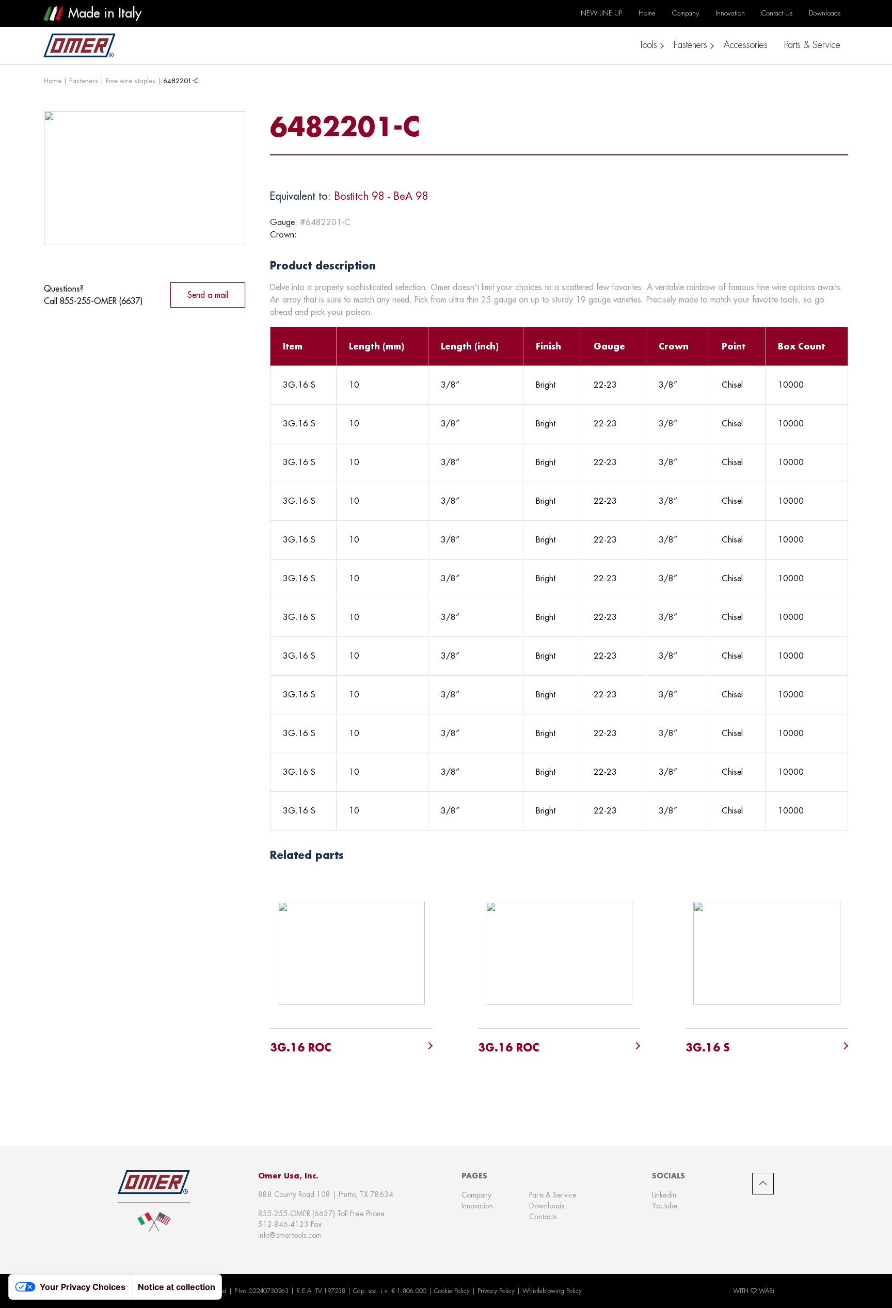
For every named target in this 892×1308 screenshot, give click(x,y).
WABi (766, 1291)
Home (52, 80)
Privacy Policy (496, 1291)
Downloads (546, 1205)
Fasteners (83, 80)
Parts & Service (553, 1195)
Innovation (477, 1205)
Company (476, 1195)
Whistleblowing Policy (552, 1291)
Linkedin (664, 1195)
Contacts (542, 1216)
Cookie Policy (452, 1291)
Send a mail (207, 295)
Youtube (664, 1205)
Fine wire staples (130, 80)
